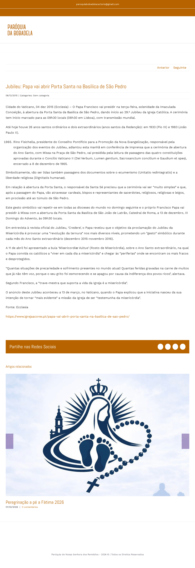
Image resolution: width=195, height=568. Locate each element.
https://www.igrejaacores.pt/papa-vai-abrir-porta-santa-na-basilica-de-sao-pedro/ (67, 316)
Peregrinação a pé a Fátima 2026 (97, 435)
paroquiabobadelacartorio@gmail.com (97, 4)
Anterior (163, 67)
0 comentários (30, 507)
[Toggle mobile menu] (187, 32)
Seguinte (179, 67)
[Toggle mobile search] (180, 32)
